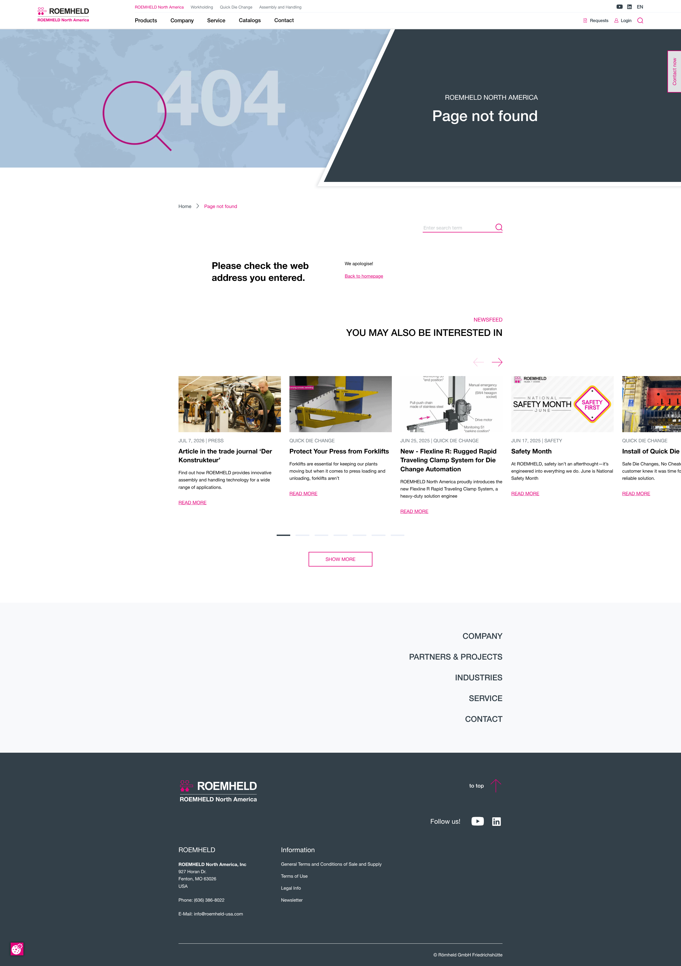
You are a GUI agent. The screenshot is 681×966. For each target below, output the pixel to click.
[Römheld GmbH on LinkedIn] (629, 7)
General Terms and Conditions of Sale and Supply (331, 864)
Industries (479, 677)
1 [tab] (283, 535)
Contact (484, 719)
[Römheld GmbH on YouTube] (620, 7)
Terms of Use (294, 876)
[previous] (478, 362)
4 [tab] (340, 535)
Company (483, 636)
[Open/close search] (640, 20)
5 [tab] (359, 535)
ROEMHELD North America (159, 7)
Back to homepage (364, 276)
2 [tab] (302, 535)
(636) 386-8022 (209, 900)
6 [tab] (378, 535)
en (640, 7)
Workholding (202, 7)
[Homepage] (70, 14)
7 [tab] (397, 535)
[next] (497, 362)
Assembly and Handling (280, 7)
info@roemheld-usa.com (218, 914)
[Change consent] (17, 949)
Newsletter (292, 900)
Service (486, 698)
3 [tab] (321, 535)
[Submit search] (499, 227)
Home (184, 206)
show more (341, 559)
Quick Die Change (236, 7)
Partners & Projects (456, 656)
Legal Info (291, 888)
